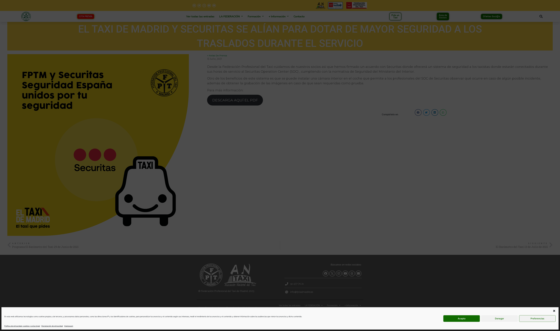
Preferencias (537, 318)
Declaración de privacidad (52, 326)
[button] (554, 310)
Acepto (462, 318)
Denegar (499, 318)
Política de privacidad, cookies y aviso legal (22, 326)
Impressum (68, 326)
